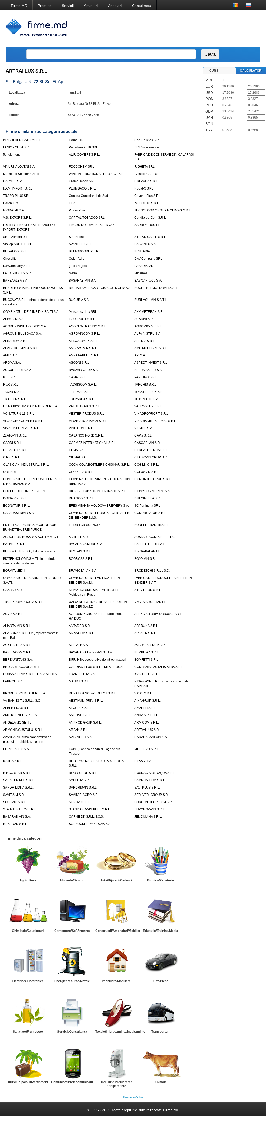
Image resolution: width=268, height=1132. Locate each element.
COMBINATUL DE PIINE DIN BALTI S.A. (31, 312)
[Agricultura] (28, 861)
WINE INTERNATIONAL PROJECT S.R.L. (98, 174)
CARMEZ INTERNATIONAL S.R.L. (93, 443)
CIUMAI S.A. (77, 457)
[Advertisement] (163, 28)
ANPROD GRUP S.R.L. (85, 722)
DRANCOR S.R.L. (81, 498)
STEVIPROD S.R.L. (148, 590)
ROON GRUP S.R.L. (83, 773)
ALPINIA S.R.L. (144, 341)
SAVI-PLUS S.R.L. (147, 787)
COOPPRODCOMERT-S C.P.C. (25, 491)
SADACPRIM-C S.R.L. (19, 780)
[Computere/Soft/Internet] (72, 911)
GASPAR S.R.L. (14, 590)
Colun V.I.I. (76, 259)
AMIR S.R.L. (11, 355)
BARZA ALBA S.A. (15, 280)
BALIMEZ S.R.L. (14, 544)
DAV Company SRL (148, 259)
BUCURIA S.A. (79, 300)
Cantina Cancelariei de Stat (88, 196)
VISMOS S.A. (143, 428)
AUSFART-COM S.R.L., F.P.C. (154, 537)
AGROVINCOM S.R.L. (84, 333)
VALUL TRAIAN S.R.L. (84, 406)
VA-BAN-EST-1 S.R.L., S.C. (22, 700)
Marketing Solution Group (21, 174)
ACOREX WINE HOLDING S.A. (25, 326)
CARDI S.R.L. (12, 443)
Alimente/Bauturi (72, 880)
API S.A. (140, 355)
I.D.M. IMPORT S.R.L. (18, 188)
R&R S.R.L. (11, 384)
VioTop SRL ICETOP (17, 244)
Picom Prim (77, 210)
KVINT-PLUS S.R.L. (148, 674)
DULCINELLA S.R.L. (148, 498)
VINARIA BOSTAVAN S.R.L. (88, 421)
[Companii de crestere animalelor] (160, 1063)
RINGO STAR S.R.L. (17, 773)
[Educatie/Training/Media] (160, 911)
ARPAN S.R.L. (79, 730)
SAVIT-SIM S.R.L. (15, 795)
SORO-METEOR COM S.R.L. (154, 802)
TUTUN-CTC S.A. (146, 399)
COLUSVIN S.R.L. (147, 472)
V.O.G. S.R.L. (143, 693)
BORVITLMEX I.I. (15, 570)
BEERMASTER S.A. (148, 370)
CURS (213, 71)
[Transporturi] (160, 1012)
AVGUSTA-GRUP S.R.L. (151, 645)
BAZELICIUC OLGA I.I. (150, 544)
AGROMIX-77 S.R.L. (148, 326)
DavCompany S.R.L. (17, 266)
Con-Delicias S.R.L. (148, 140)
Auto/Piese (160, 981)
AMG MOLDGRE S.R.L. (150, 348)
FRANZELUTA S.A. (82, 674)
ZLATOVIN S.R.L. (15, 435)
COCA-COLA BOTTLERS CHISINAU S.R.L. (99, 464)
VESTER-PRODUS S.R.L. (87, 413)
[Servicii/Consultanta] (72, 1012)
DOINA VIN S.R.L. (15, 498)
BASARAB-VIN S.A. (82, 280)
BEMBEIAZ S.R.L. (146, 652)
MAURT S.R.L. (79, 681)
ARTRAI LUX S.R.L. (148, 730)
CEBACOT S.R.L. (15, 450)
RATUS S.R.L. (13, 761)
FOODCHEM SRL (81, 166)
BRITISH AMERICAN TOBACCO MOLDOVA (99, 288)
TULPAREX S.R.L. (82, 399)
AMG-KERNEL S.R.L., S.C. (22, 715)
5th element (11, 155)
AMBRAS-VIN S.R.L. (83, 348)
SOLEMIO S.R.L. (15, 802)
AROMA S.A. (12, 363)
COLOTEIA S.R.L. (81, 472)
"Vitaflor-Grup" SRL (147, 174)
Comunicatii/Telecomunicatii (72, 1082)
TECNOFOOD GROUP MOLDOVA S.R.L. (163, 210)
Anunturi (91, 6)
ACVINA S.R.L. (13, 614)
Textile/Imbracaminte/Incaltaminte (120, 1031)
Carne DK (76, 140)
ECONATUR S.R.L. (16, 506)
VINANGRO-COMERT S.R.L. (23, 421)
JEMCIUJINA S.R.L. (148, 816)
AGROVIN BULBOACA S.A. (22, 333)
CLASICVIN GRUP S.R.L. (152, 457)
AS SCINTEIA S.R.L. (17, 645)
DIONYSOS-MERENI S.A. (152, 491)
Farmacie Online (133, 1097)
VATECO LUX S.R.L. (148, 406)
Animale (160, 1082)
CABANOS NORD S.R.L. (86, 435)
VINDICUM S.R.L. (81, 428)
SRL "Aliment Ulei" (16, 237)
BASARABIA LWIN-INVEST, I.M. (91, 652)
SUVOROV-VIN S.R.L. (149, 809)
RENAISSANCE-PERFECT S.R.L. (92, 693)
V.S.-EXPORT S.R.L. (17, 217)
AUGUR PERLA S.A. (17, 370)
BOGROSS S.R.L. (81, 559)
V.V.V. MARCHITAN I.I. (149, 602)
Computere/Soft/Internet (72, 931)
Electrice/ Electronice (28, 981)
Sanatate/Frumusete (28, 1031)
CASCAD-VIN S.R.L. (148, 443)
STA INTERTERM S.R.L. (20, 809)
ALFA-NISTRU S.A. (147, 333)
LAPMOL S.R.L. (14, 681)
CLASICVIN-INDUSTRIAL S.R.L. (26, 464)
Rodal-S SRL (143, 188)
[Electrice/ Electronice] (28, 962)
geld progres (78, 266)
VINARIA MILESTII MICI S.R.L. (155, 421)
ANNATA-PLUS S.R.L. (84, 355)
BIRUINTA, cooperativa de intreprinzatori (97, 659)
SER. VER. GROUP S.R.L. (152, 795)
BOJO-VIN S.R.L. (146, 559)
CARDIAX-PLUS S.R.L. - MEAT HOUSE (97, 667)
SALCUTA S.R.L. (80, 780)
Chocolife (10, 259)
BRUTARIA (142, 251)
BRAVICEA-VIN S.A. (83, 570)
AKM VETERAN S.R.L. (150, 312)
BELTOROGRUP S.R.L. (85, 251)
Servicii (68, 6)
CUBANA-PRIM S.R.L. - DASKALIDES (30, 674)
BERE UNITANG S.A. (18, 659)
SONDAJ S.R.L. (80, 802)
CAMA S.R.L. (78, 377)
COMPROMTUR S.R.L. (150, 513)
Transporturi (160, 1031)
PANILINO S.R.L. (146, 377)
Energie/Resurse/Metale (72, 981)
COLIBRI (9, 472)
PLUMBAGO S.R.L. (82, 188)
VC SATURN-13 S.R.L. (19, 413)
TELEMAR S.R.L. (81, 392)
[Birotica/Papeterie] (160, 861)
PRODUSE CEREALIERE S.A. (24, 693)
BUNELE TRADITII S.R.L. (152, 525)
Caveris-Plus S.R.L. (148, 196)
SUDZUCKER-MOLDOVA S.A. (90, 824)
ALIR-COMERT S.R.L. (84, 155)
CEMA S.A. (76, 450)
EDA (72, 203)
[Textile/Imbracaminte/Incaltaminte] (116, 1012)
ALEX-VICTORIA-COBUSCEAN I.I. (158, 614)
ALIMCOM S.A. (13, 319)
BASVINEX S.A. (145, 244)
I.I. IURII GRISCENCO (84, 525)
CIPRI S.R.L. (12, 457)
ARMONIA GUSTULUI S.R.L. (23, 730)
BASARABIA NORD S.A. (86, 544)
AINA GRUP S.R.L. (147, 700)
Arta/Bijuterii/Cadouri (116, 880)
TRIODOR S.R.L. (15, 399)
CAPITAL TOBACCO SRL (87, 217)
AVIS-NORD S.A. (81, 737)
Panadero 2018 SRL (83, 147)
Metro (73, 273)
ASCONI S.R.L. (79, 363)
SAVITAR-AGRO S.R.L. (85, 795)
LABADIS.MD (143, 266)
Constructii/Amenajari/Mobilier (117, 931)
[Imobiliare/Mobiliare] (116, 962)
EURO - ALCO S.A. (16, 749)
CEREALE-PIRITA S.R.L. (151, 450)
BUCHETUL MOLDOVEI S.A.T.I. (156, 288)
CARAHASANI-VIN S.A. (151, 737)
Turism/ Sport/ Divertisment (28, 1082)
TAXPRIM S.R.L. (14, 392)
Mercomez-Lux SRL (83, 312)
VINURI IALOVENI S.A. (19, 166)
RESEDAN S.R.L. (15, 824)
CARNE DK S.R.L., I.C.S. (86, 816)
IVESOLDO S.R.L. (147, 203)
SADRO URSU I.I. (146, 225)
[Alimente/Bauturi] (72, 861)
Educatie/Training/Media (160, 931)
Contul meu (141, 6)
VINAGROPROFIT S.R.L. (151, 413)
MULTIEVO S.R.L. (146, 749)
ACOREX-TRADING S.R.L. (88, 326)
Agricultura (27, 880)
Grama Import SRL (82, 181)
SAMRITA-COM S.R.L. (150, 780)
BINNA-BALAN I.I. (146, 551)
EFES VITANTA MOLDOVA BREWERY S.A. (99, 506)
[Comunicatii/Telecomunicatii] (72, 1063)
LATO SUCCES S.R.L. (18, 273)
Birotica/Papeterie (160, 880)
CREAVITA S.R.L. (146, 181)
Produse (44, 6)
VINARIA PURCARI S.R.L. (21, 428)
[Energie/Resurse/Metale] (72, 962)
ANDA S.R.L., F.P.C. (148, 715)
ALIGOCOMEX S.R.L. (84, 341)
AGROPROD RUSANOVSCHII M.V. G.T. (31, 537)
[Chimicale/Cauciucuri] (28, 911)
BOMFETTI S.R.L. (146, 659)
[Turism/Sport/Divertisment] (28, 1063)
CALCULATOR (251, 71)
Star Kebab (77, 237)
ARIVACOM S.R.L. (82, 633)
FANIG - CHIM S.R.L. (17, 147)
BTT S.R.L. (10, 377)
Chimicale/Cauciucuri (28, 931)
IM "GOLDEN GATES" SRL (22, 140)
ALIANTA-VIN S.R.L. (17, 626)
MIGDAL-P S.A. (14, 210)
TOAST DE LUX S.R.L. (150, 392)
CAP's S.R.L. (143, 435)
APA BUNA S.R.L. (146, 626)
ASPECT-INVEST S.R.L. (151, 363)
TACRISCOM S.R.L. (83, 384)
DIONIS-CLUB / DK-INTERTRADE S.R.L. (97, 491)
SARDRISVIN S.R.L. (83, 787)
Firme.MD (19, 6)
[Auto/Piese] (160, 962)
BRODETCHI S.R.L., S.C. (152, 570)
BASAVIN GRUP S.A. (84, 370)
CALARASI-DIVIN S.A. (19, 513)
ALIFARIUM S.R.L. (16, 341)
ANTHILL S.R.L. (80, 537)
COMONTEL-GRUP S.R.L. (153, 479)
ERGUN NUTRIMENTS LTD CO (91, 225)
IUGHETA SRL (144, 166)
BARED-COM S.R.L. (17, 652)
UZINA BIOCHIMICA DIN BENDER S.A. (30, 406)
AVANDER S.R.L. (81, 244)
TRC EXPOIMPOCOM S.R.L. (23, 602)
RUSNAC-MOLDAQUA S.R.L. (155, 773)
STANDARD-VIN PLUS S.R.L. (90, 809)
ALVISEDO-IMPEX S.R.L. (20, 348)
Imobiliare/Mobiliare (116, 981)
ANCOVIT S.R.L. (80, 715)
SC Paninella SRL (147, 506)
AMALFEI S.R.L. (145, 708)
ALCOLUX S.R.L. (81, 708)
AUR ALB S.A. (79, 645)
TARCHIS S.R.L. (145, 384)
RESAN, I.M (142, 761)
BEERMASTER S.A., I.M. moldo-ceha (29, 551)
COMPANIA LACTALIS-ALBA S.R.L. (159, 667)
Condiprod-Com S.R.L (150, 217)
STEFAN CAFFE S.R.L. (150, 237)
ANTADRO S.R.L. (81, 626)
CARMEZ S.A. (13, 181)
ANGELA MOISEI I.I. (17, 722)
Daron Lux (10, 203)
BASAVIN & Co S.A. (148, 280)
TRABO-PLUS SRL (16, 196)
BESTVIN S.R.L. (80, 551)
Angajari (115, 6)
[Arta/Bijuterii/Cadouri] (116, 861)
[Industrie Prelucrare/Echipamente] (116, 1063)
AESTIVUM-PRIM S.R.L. (86, 700)
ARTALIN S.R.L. (145, 633)
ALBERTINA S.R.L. (16, 708)
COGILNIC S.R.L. (146, 464)
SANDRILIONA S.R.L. (18, 787)
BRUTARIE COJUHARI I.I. (21, 667)
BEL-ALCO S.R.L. (15, 251)
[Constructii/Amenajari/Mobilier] (116, 911)
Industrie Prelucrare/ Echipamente (116, 1084)
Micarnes (140, 273)
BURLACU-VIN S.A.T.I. (150, 300)
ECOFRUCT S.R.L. (82, 319)
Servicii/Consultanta (72, 1031)
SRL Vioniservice (146, 147)
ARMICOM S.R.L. (146, 722)
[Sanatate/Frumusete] (28, 1012)
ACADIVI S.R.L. (145, 319)
